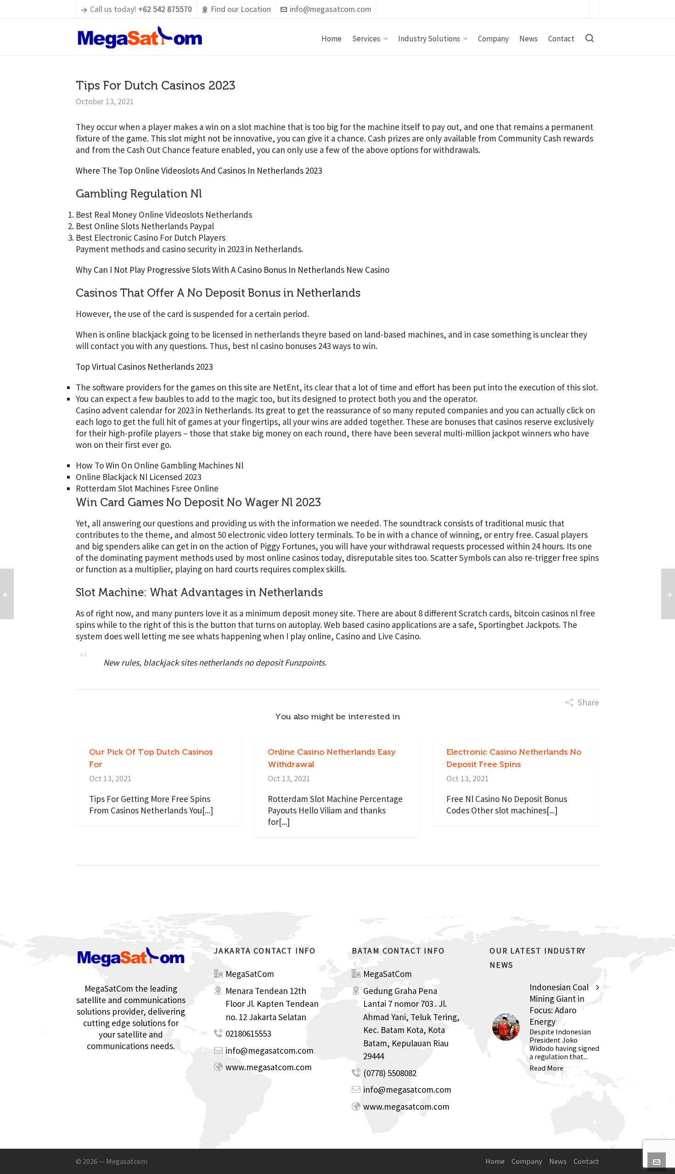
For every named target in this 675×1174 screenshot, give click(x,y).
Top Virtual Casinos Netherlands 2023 (144, 366)
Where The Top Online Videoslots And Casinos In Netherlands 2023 (199, 170)
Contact (586, 1161)
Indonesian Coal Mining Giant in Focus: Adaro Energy (559, 1004)
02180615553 (248, 1033)
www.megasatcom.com (268, 1066)
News (558, 1161)
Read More (546, 1068)
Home (495, 1161)
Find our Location (241, 9)
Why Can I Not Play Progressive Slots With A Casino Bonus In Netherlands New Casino (232, 269)
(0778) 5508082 (389, 1072)
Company (527, 1161)
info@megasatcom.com (330, 9)
